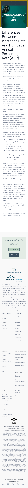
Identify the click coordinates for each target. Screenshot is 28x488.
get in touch (14, 249)
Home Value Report (6, 361)
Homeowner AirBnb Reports (6, 354)
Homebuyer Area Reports (6, 358)
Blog (3, 371)
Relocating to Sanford (20, 362)
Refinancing (17, 322)
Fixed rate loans (18, 331)
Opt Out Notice (5, 416)
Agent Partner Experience (18, 375)
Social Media (5, 364)
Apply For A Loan (19, 395)
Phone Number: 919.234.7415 (5, 403)
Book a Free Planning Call (19, 382)
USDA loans (17, 334)
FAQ (3, 368)
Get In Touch (17, 390)
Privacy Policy (5, 412)
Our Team (4, 318)
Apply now (13, 254)
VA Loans (17, 328)
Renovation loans (19, 340)
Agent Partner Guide (19, 379)
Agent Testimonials (19, 385)
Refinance (4, 328)
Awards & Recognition (7, 313)
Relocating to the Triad (20, 354)
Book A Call (17, 392)
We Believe (4, 315)
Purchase (4, 325)
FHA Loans (17, 325)
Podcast (4, 366)
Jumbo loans (18, 337)
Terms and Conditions (7, 414)
